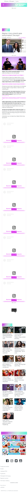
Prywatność (2, 473)
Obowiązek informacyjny (5, 475)
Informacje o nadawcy (4, 480)
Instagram (12, 1)
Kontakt (2, 468)
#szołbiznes (9, 37)
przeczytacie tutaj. (5, 95)
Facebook (7, 1)
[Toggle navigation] (3, 5)
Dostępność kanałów (4, 466)
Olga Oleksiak (23, 37)
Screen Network (3, 485)
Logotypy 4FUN (3, 471)
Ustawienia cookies (14, 482)
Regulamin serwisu (4, 478)
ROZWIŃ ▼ (14, 140)
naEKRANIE (2, 487)
